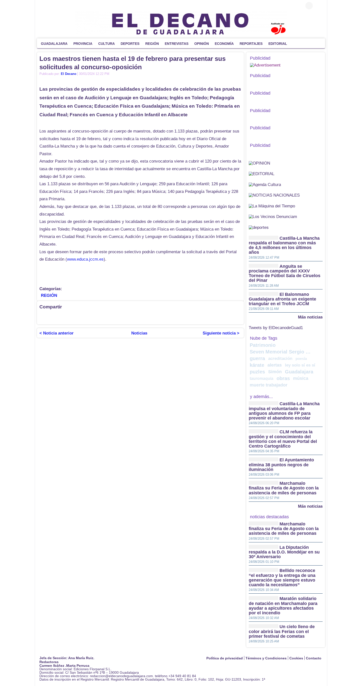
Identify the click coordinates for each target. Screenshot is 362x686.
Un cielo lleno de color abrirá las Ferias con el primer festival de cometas (282, 631)
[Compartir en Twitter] (53, 317)
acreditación (280, 358)
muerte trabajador (268, 385)
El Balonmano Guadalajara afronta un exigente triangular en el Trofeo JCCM (282, 299)
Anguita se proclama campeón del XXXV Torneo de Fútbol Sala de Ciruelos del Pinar (284, 273)
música (300, 378)
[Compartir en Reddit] (141, 317)
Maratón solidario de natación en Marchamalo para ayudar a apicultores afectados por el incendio (283, 606)
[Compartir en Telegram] (72, 317)
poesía (301, 358)
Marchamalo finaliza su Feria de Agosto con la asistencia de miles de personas (284, 488)
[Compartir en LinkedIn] (62, 317)
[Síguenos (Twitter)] (49, 5)
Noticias (139, 333)
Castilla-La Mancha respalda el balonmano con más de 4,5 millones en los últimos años (284, 245)
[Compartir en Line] (92, 317)
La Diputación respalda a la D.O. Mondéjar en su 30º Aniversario (284, 552)
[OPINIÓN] (259, 163)
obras (283, 378)
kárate (257, 365)
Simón (275, 371)
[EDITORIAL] (261, 173)
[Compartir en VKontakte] (161, 317)
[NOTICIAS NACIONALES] (274, 195)
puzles (257, 371)
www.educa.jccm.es (85, 259)
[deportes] (259, 227)
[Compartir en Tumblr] (112, 317)
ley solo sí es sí (300, 365)
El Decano (68, 74)
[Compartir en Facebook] (43, 317)
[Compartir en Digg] (122, 317)
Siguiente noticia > (221, 333)
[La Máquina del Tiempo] (272, 205)
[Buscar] (319, 5)
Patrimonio (263, 345)
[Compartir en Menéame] (131, 317)
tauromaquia (261, 378)
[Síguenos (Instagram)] (56, 5)
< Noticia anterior (56, 333)
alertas (274, 365)
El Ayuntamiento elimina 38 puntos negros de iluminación (281, 465)
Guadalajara (299, 371)
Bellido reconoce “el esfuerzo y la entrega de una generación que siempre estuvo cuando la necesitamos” (282, 577)
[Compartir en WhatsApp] (82, 317)
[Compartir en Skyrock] (151, 317)
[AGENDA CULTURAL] (265, 184)
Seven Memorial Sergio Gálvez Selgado (281, 351)
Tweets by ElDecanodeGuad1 (276, 327)
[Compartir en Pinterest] (102, 317)
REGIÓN (49, 295)
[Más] (295, 43)
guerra (257, 358)
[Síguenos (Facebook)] (41, 5)
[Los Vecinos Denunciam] (273, 216)
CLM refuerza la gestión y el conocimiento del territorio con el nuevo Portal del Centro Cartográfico (283, 439)
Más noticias (310, 317)
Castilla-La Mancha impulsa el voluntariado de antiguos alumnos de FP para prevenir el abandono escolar (284, 411)
